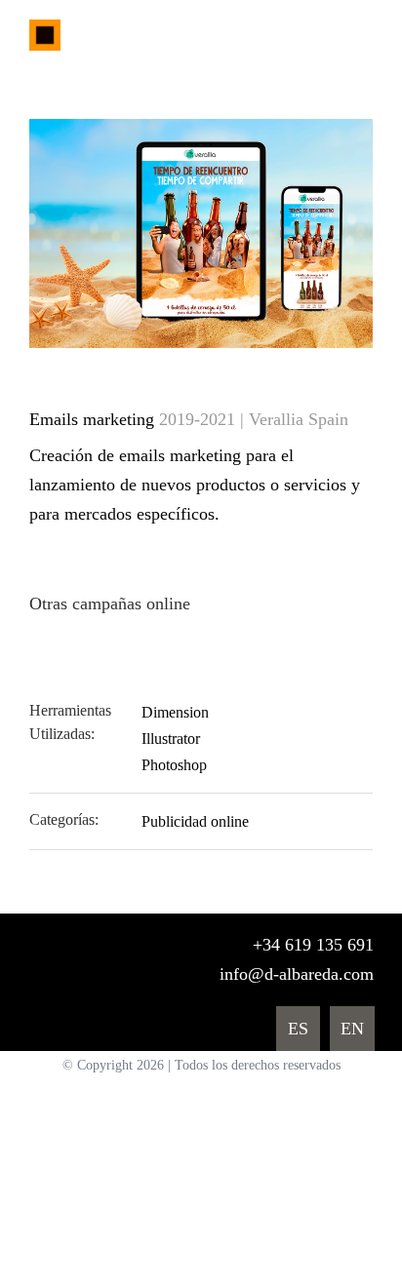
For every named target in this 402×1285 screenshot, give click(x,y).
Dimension (175, 712)
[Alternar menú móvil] (365, 37)
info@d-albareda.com (297, 974)
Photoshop (174, 765)
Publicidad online (195, 821)
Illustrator (170, 738)
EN (352, 1028)
